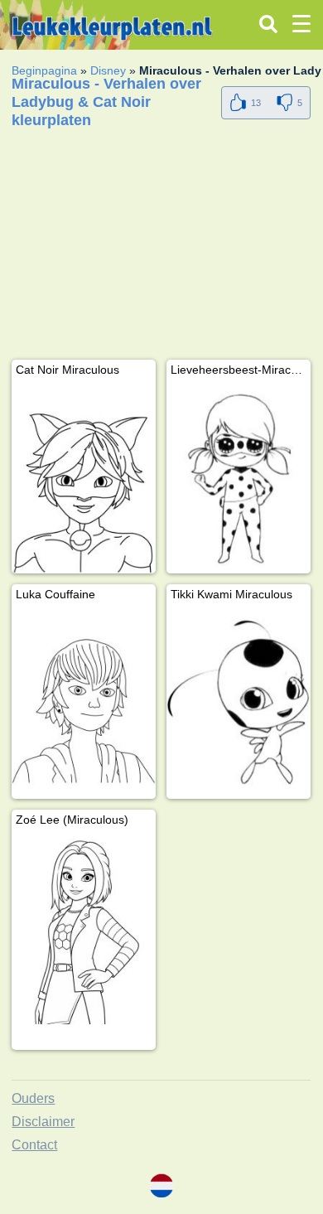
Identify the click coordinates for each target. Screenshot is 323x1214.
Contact (34, 1145)
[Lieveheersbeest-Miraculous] (238, 478)
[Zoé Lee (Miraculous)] (84, 928)
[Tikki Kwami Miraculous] (238, 703)
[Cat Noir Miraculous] (84, 478)
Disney (108, 70)
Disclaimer (43, 1122)
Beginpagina (44, 70)
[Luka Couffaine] (84, 703)
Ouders (33, 1098)
